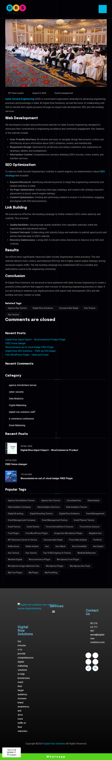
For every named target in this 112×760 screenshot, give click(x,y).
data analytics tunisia (76, 507)
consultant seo (74, 500)
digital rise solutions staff (22, 412)
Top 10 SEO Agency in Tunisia (57, 553)
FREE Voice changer (15, 343)
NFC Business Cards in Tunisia (22, 540)
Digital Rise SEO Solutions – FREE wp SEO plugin (30, 351)
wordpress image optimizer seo (23, 566)
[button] (53, 611)
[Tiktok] (88, 668)
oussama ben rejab (68, 308)
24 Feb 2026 (11, 460)
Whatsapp (56, 756)
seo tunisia (89, 308)
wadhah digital (15, 559)
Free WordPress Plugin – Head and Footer (27, 354)
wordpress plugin (54, 566)
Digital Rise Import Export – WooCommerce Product (49, 450)
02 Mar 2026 (26, 446)
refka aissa (13, 546)
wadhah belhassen (86, 553)
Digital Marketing (17, 405)
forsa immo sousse (89, 527)
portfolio (97, 540)
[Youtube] (95, 668)
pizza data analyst (78, 540)
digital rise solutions (43, 308)
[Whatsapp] (95, 662)
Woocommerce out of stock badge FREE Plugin (29, 347)
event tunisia (14, 527)
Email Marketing (17, 425)
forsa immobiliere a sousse (59, 527)
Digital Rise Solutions (54, 743)
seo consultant (79, 546)
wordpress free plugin (68, 559)
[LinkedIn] (95, 655)
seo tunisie (13, 314)
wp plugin (33, 572)
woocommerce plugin (39, 559)
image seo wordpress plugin (68, 533)
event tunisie (33, 527)
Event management (64, 93)
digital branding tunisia (41, 513)
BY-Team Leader (16, 93)
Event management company (21, 520)
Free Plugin (13, 533)
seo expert (98, 546)
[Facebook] (88, 655)
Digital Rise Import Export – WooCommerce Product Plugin (35, 339)
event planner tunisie (84, 520)
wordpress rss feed (80, 566)
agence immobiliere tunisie (22, 385)
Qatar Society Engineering (19, 99)
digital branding (15, 513)
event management (95, 513)
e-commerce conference (21, 418)
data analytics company (19, 507)
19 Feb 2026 (26, 474)
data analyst (93, 500)
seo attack (60, 546)
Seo (47, 546)
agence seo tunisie (17, 308)
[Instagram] (88, 662)
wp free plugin (15, 572)
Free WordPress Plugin (36, 533)
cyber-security (16, 391)
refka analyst (32, 546)
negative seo (95, 533)
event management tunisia (54, 520)
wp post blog (51, 572)
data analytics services (48, 507)
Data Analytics (16, 398)
